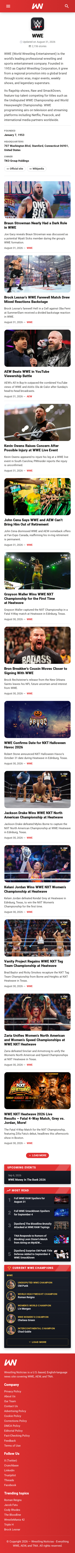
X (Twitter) (10, 1460)
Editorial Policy (13, 1430)
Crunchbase (11, 1465)
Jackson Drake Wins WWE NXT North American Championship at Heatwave (33, 815)
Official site (16, 168)
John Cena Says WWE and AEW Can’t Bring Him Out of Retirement (33, 522)
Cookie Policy (12, 1416)
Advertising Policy (15, 1411)
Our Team (10, 1401)
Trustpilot (10, 1475)
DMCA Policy (12, 1425)
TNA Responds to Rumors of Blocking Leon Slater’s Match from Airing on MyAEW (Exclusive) (31, 1239)
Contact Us (11, 1406)
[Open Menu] (8, 6)
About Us (9, 1396)
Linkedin (9, 1470)
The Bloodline (12, 1514)
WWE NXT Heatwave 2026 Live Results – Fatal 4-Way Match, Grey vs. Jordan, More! (34, 1118)
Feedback (10, 1440)
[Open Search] (67, 6)
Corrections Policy (15, 1421)
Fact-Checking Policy (17, 1435)
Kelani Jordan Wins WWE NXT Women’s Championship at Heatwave (35, 889)
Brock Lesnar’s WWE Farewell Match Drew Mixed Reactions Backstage (37, 299)
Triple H (9, 1524)
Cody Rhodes (12, 1510)
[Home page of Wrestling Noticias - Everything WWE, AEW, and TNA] (37, 6)
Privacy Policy (12, 1391)
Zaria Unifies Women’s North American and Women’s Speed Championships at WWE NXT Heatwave (34, 1039)
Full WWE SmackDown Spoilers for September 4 (32, 1213)
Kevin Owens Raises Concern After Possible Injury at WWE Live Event (31, 448)
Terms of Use (12, 1445)
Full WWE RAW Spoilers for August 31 (29, 1200)
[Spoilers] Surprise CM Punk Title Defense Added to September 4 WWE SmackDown (33, 1254)
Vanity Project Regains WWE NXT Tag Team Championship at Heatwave (33, 963)
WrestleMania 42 (14, 1519)
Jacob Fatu (11, 1505)
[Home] (10, 1363)
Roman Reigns (13, 1500)
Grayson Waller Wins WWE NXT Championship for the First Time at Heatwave (29, 598)
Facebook (10, 1485)
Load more (39, 1155)
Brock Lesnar (12, 1529)
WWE (30, 247)
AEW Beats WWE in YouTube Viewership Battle (26, 373)
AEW (29, 396)
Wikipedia (38, 168)
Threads (9, 1480)
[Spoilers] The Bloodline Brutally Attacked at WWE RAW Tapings (33, 1225)
